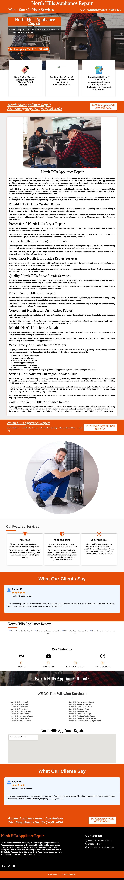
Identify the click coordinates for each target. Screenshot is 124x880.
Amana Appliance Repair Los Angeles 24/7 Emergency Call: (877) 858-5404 (35, 820)
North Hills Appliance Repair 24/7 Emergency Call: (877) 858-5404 (34, 107)
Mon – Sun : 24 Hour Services (31, 10)
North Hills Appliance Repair (28, 423)
